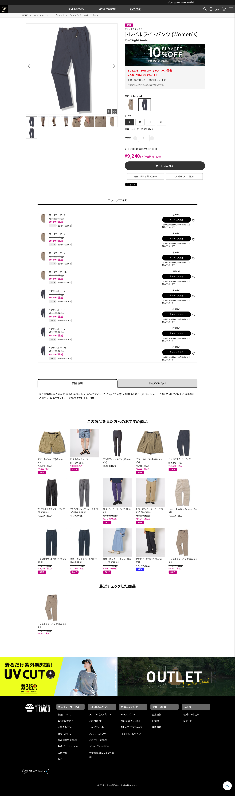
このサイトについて (98, 739)
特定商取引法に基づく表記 (101, 754)
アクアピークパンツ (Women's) (149, 560)
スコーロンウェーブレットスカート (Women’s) (117, 560)
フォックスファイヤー (41, 15)
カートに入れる (164, 166)
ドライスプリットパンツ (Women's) (52, 560)
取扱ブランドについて (68, 746)
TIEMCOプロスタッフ (131, 727)
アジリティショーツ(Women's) (50, 461)
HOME (25, 15)
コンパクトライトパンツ (179, 459)
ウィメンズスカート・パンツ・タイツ (83, 15)
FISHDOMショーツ (79, 459)
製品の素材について (68, 739)
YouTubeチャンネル (131, 720)
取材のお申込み (191, 714)
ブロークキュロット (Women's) (149, 461)
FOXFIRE (135, 9)
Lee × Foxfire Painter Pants (182, 510)
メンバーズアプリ (97, 733)
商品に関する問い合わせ (145, 176)
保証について (64, 714)
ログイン (187, 720)
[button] (30, 65)
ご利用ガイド (95, 720)
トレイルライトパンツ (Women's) (182, 560)
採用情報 (156, 727)
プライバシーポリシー (99, 746)
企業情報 (156, 714)
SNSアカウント (128, 714)
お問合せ (62, 752)
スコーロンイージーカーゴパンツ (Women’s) (149, 510)
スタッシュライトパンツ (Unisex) (117, 510)
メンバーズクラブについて (101, 714)
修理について (64, 733)
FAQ (60, 759)
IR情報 (155, 720)
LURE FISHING (107, 9)
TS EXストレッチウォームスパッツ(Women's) (84, 510)
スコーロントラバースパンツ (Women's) (83, 560)
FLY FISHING (76, 9)
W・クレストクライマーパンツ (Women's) (51, 510)
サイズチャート (96, 727)
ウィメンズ (59, 15)
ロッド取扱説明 (65, 720)
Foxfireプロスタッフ (131, 733)
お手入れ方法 (65, 727)
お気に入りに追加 (185, 176)
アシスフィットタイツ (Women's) (117, 461)
